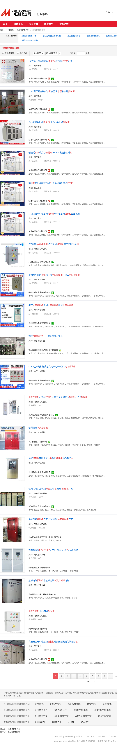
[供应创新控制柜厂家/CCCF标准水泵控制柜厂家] (12, 529)
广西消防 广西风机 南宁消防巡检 (53, 244)
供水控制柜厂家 (104, 716)
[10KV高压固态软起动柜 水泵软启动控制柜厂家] (12, 71)
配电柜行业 (85, 722)
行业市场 (42, 14)
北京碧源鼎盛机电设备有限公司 (41, 414)
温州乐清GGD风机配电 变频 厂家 (50, 488)
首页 (5, 24)
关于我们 (58, 736)
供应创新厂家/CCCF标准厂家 (50, 519)
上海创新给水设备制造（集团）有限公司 (44, 537)
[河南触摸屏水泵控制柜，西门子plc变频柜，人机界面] (12, 560)
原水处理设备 (39, 340)
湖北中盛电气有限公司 (37, 78)
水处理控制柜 (55, 704)
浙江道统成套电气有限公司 (39, 506)
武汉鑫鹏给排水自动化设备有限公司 (43, 350)
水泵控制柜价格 (14, 729)
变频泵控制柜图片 (80, 710)
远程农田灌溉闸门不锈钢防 (50, 458)
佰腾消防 (38, 427)
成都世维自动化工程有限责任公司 (42, 594)
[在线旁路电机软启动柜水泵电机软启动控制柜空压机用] (12, 223)
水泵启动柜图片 (60, 710)
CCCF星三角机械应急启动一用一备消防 (52, 366)
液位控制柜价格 (93, 36)
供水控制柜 (91, 704)
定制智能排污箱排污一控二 (54, 274)
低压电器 (37, 646)
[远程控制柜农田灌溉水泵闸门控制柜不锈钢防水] (12, 468)
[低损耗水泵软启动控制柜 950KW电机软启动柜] (12, 162)
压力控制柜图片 (41, 710)
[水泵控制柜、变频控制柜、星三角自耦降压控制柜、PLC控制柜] (12, 407)
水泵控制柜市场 (23, 30)
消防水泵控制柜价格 (29, 40)
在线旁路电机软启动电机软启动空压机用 (54, 213)
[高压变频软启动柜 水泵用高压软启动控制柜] (12, 132)
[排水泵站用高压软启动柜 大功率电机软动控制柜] (12, 193)
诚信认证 (23, 53)
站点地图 (90, 736)
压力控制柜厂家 (41, 716)
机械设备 (18, 24)
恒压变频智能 (50, 305)
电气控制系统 (39, 279)
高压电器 (37, 65)
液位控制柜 (107, 704)
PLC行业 (71, 722)
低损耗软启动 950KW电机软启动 (50, 152)
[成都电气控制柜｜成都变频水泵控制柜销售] (12, 590)
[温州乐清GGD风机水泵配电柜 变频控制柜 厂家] (12, 499)
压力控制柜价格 (73, 36)
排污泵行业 (56, 722)
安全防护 (64, 24)
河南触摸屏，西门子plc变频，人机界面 (53, 549)
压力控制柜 (39, 704)
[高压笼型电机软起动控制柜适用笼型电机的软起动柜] (12, 651)
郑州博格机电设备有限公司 (39, 567)
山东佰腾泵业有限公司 (37, 441)
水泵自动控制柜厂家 (83, 716)
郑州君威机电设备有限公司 (39, 292)
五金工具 (33, 24)
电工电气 (48, 24)
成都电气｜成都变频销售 (48, 580)
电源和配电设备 (40, 249)
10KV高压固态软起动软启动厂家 (50, 60)
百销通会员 (9, 53)
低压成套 (41, 611)
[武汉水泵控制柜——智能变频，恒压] (12, 346)
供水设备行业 (40, 722)
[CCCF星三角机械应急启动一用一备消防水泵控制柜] (12, 376)
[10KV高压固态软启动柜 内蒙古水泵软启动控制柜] (12, 101)
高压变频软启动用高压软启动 (49, 121)
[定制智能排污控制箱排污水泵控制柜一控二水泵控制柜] (12, 285)
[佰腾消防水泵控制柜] (12, 437)
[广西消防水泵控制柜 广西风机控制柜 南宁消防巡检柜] (12, 254)
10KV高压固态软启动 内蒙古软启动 (51, 91)
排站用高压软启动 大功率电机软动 (51, 183)
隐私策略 (101, 736)
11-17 (94, 681)
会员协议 (112, 736)
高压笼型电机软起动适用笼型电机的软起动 (53, 641)
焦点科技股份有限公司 (78, 741)
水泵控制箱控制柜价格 (52, 36)
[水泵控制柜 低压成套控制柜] (12, 621)
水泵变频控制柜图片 (102, 710)
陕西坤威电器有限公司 (37, 628)
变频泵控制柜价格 (28, 36)
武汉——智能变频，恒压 (45, 335)
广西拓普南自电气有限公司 (39, 262)
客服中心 (79, 736)
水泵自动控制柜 (74, 704)
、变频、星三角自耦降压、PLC (58, 397)
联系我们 (69, 736)
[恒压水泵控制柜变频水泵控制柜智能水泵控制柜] (12, 315)
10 (110, 676)
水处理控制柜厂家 (61, 716)
